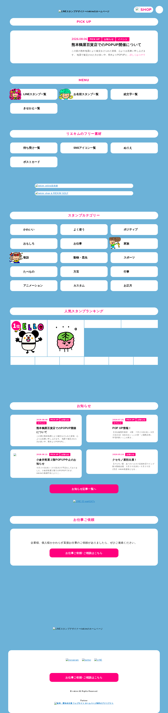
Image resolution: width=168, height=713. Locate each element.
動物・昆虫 (80, 257)
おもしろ (28, 243)
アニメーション (33, 285)
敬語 (26, 257)
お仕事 (78, 243)
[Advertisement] (84, 595)
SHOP (146, 9)
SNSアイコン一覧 (85, 147)
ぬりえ (128, 147)
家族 (126, 243)
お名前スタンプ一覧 (86, 94)
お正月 (128, 285)
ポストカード (31, 161)
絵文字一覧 (131, 94)
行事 (126, 271)
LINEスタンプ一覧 (34, 94)
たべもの (28, 271)
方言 (76, 271)
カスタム (79, 285)
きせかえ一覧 (31, 108)
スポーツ (129, 257)
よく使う (79, 229)
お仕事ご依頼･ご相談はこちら (83, 552)
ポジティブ (131, 229)
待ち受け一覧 (31, 147)
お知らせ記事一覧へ (84, 488)
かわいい (28, 229)
